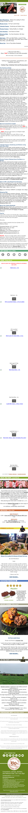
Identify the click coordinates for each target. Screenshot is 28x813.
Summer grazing (5, 686)
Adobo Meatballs (4, 208)
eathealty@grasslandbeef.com (16, 794)
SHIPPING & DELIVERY (6, 797)
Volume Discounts (13, 503)
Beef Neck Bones (12, 520)
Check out (2, 206)
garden (2, 115)
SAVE (14, 298)
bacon (15, 209)
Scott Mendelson (4, 19)
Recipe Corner (4, 23)
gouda (21, 209)
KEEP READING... (14, 653)
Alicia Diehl (24, 148)
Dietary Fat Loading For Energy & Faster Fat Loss (14, 556)
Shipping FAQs (4, 203)
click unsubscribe (6, 809)
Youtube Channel (14, 708)
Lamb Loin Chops (5, 649)
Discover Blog (16, 246)
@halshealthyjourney (15, 208)
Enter (1, 189)
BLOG (17, 797)
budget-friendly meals (17, 179)
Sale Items (2, 38)
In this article (7, 148)
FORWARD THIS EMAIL (22, 797)
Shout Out (2, 43)
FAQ (12, 796)
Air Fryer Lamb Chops (14, 638)
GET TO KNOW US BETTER (18, 796)
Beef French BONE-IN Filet (13, 522)
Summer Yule (19, 640)
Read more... (17, 156)
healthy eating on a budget (13, 177)
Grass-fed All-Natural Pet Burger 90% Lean (16, 515)
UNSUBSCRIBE (7, 796)
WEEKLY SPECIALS (13, 474)
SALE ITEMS (12, 797)
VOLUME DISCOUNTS (22, 474)
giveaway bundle (12, 184)
